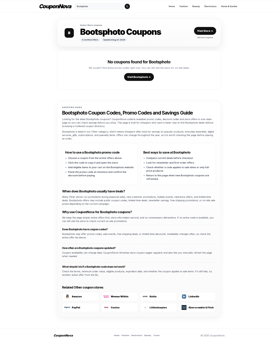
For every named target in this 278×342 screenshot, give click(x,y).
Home (172, 6)
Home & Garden (229, 6)
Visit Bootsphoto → (139, 77)
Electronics (210, 6)
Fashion (184, 6)
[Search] (127, 6)
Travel (156, 335)
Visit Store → (205, 30)
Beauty (196, 6)
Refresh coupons (205, 37)
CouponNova (55, 6)
